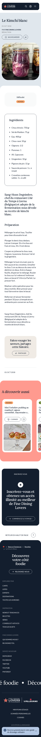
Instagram (7, 656)
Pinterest (7, 672)
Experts (6, 593)
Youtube (6, 668)
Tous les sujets (9, 627)
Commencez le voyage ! (22, 519)
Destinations (8, 596)
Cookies (20, 717)
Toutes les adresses (11, 600)
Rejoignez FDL (8, 643)
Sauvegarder (13, 37)
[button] (26, 6)
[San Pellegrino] (31, 701)
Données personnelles (20, 714)
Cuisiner (14, 419)
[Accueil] (9, 6)
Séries (5, 620)
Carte (5, 586)
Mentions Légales (20, 710)
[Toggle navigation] (35, 6)
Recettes (28, 547)
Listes (5, 589)
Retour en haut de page (16, 535)
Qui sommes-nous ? (10, 639)
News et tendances (11, 612)
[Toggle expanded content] (36, 731)
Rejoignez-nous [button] (30, 6)
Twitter (6, 664)
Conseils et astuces (11, 623)
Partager (22, 353)
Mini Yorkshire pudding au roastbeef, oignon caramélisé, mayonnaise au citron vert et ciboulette (17, 410)
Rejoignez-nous (22, 571)
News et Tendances (14, 547)
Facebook (7, 660)
